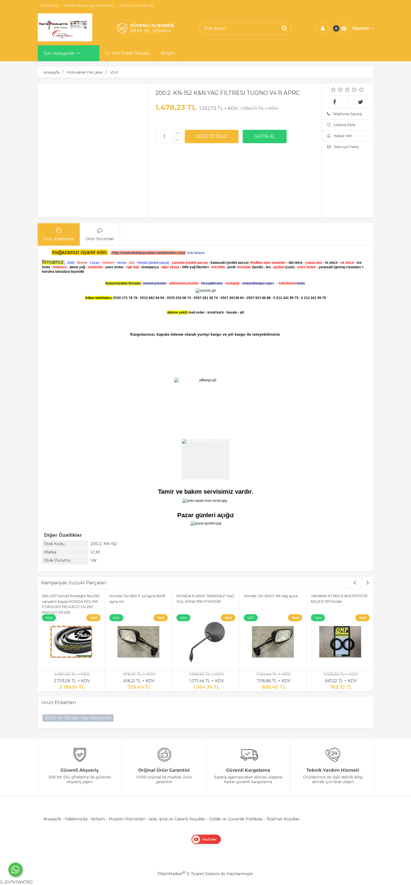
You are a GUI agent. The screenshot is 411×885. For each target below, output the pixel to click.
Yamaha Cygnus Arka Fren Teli (203, 596)
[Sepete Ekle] (211, 136)
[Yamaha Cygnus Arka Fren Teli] (206, 643)
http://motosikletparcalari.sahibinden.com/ (149, 252)
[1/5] (333, 89)
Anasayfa (52, 819)
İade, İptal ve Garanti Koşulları (177, 819)
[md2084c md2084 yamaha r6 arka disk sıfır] (273, 643)
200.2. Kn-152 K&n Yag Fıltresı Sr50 (78, 718)
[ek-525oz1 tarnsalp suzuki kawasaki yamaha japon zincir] (138, 643)
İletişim (98, 819)
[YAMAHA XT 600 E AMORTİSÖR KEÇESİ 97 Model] (71, 643)
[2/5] (337, 89)
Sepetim (360, 28)
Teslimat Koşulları (282, 819)
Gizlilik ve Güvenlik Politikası (236, 819)
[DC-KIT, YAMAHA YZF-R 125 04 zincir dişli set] (340, 643)
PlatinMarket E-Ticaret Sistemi (188, 873)
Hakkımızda (76, 819)
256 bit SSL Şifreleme (150, 30)
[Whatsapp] (15, 870)
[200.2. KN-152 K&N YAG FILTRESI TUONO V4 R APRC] (99, 145)
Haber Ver (343, 135)
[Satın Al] (265, 136)
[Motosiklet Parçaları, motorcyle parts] (65, 40)
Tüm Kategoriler (59, 53)
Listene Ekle (344, 125)
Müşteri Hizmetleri (127, 819)
